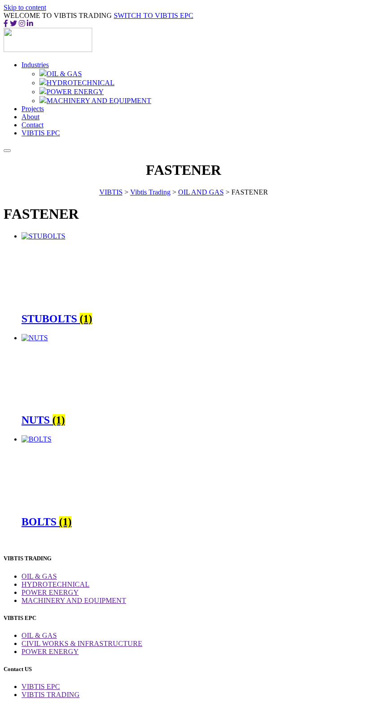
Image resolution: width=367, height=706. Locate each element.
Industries (35, 65)
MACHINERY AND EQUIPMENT (99, 100)
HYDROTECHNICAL (81, 83)
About (30, 117)
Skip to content (25, 7)
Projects (32, 109)
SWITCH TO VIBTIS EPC (153, 15)
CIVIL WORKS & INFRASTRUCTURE (81, 643)
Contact (32, 125)
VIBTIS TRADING (50, 694)
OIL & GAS (64, 74)
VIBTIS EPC (40, 133)
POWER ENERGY (75, 91)
